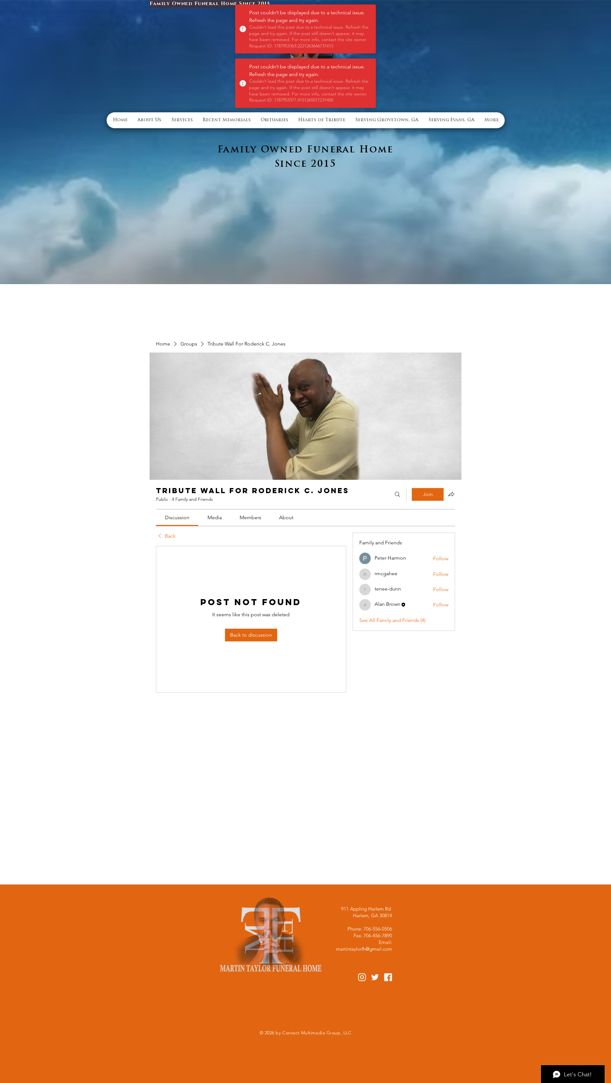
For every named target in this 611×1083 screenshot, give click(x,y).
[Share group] (451, 494)
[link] (177, 517)
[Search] (397, 494)
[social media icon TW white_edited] (375, 977)
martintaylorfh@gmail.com (364, 949)
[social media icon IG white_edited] (362, 977)
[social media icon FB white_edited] (388, 977)
